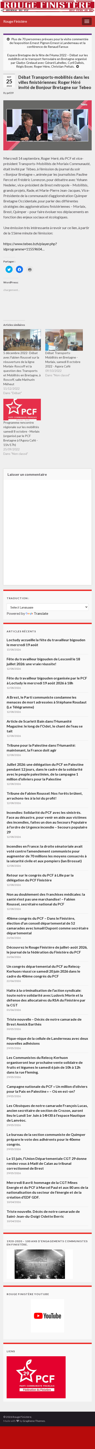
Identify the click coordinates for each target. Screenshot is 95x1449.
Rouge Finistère (15, 21)
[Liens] (36, 1377)
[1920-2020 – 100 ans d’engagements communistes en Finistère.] (40, 1264)
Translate (41, 613)
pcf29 (10, 93)
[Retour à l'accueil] (47, 8)
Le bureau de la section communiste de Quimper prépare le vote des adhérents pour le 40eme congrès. (46, 1139)
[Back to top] (85, 1439)
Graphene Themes (34, 1421)
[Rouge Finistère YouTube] (47, 1315)
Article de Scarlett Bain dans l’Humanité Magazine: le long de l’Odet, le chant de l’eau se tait (45, 726)
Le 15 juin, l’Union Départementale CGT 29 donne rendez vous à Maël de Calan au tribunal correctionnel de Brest (47, 1163)
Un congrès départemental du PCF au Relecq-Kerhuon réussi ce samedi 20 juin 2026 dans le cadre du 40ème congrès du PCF (44, 971)
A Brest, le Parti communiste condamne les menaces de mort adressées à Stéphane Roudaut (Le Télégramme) (47, 702)
